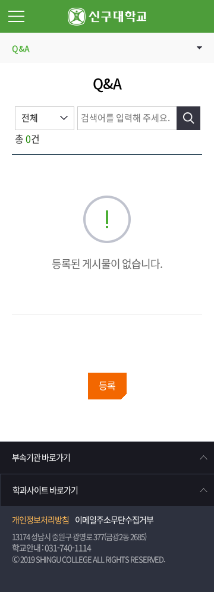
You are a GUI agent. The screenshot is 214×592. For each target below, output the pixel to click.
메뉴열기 (16, 16)
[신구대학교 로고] (107, 16)
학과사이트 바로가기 (45, 490)
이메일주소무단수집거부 (114, 520)
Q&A (21, 49)
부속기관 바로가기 (41, 458)
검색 (188, 118)
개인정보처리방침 (40, 520)
